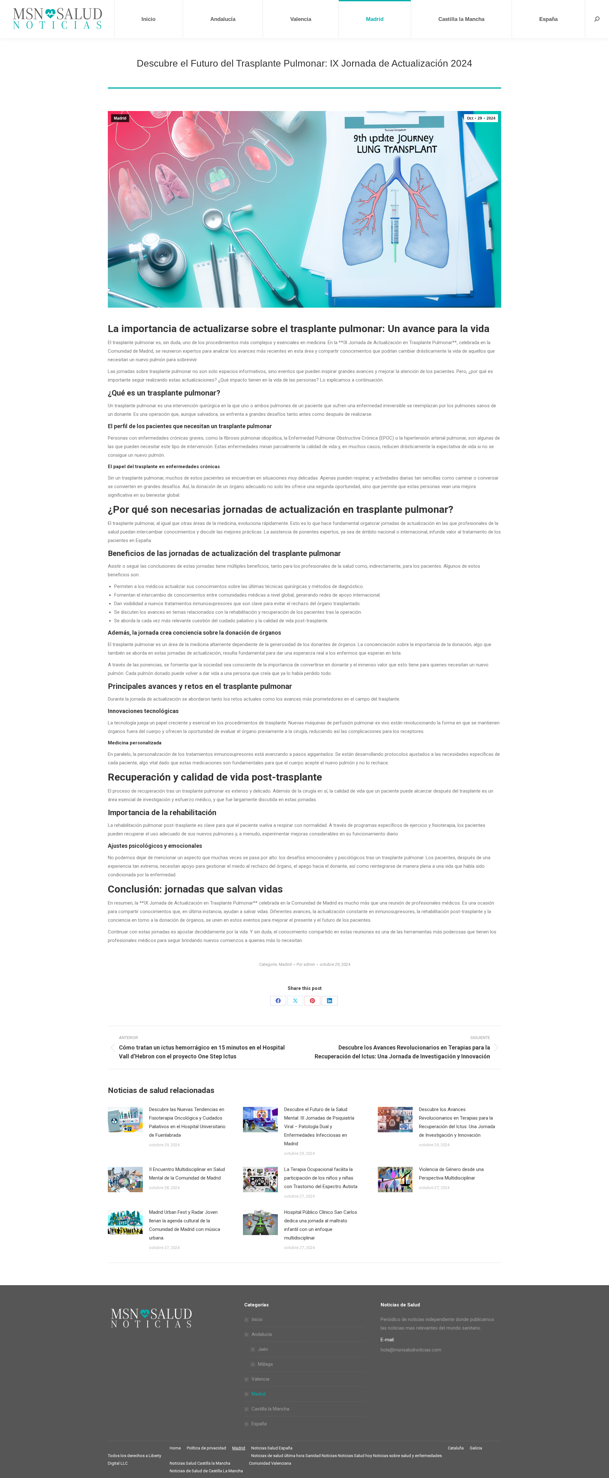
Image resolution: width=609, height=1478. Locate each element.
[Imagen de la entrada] (125, 1119)
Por (306, 964)
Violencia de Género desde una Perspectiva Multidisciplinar (451, 1174)
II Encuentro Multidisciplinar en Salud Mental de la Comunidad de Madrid (187, 1174)
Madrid (120, 118)
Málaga (265, 1364)
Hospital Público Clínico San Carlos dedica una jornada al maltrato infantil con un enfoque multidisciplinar (320, 1225)
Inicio (257, 1319)
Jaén (263, 1349)
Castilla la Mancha (270, 1409)
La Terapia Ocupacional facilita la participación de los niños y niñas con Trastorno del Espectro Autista (320, 1178)
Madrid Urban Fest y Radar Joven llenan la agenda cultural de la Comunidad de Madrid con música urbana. (184, 1225)
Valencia (260, 1379)
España (259, 1424)
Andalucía (262, 1334)
